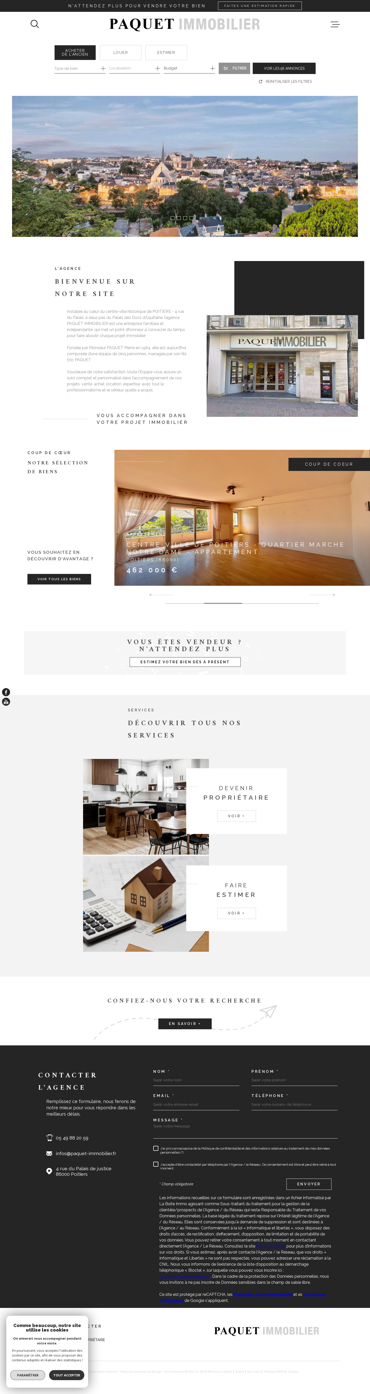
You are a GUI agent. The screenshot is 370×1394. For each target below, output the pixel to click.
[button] (172, 218)
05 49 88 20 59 (72, 1138)
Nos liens (254, 1371)
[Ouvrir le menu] (335, 24)
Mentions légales (220, 1371)
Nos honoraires (175, 1371)
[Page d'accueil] (185, 24)
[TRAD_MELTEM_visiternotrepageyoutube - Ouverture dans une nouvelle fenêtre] (6, 702)
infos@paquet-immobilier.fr (86, 1153)
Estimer (166, 52)
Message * (168, 1120)
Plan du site (197, 1371)
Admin (239, 1371)
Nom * (161, 1072)
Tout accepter (66, 1375)
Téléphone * (270, 1096)
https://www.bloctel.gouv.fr (184, 1276)
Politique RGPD (274, 1371)
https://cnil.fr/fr (270, 1246)
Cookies (293, 1371)
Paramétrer (28, 1375)
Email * (164, 1096)
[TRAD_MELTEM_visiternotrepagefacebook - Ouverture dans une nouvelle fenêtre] (6, 692)
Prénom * (265, 1072)
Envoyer (309, 1184)
